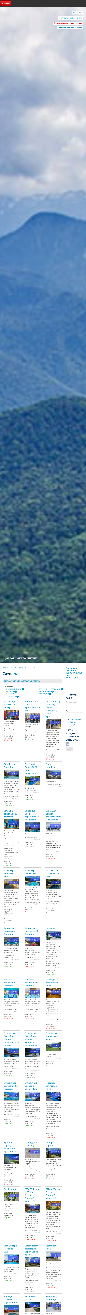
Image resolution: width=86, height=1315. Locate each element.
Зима (80, 13)
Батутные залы (45, 691)
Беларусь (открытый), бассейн (31, 930)
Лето (74, 13)
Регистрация (75, 720)
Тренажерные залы (13, 689)
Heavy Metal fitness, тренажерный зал (33, 706)
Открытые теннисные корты (52, 1036)
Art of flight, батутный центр (10, 704)
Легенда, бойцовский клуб (52, 982)
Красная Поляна (20, 658)
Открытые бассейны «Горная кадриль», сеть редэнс (31, 1039)
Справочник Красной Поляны (20, 667)
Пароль (68, 711)
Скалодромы (10, 696)
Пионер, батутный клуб (51, 1085)
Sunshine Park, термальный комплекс (32, 815)
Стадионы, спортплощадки (49, 689)
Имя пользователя (72, 702)
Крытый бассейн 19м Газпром (10, 982)
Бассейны (9, 691)
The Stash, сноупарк (51, 1298)
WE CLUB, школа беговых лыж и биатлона (53, 815)
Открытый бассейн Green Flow (31, 1085)
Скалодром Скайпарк (31, 1144)
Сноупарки (9, 694)
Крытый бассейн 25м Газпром (32, 982)
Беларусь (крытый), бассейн (9, 930)
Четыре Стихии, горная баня (11, 1299)
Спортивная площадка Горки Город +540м (31, 1250)
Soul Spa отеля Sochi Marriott (10, 813)
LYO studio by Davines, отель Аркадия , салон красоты (53, 709)
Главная (5, 667)
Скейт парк (10, 1189)
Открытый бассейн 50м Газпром (11, 1085)
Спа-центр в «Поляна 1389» (10, 1248)
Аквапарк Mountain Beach (9, 873)
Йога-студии (44, 694)
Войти (69, 749)
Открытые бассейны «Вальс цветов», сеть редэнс (11, 1039)
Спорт (34, 667)
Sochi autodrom (51, 765)
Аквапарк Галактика (30, 872)
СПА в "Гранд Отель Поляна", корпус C (53, 1193)
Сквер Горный (50, 1144)
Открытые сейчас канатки (71, 18)
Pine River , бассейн (10, 765)
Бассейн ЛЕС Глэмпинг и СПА (53, 873)
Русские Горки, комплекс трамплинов (11, 1147)
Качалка (50, 927)
